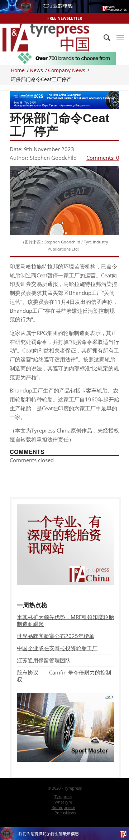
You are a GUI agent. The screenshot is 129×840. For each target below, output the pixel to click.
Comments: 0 (102, 157)
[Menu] (120, 37)
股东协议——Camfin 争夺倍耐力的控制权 (64, 676)
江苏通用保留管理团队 (44, 660)
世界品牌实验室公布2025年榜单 (55, 635)
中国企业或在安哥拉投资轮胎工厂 (57, 648)
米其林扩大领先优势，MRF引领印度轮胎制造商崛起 (65, 620)
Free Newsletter (64, 18)
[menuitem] (103, 37)
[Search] (103, 37)
